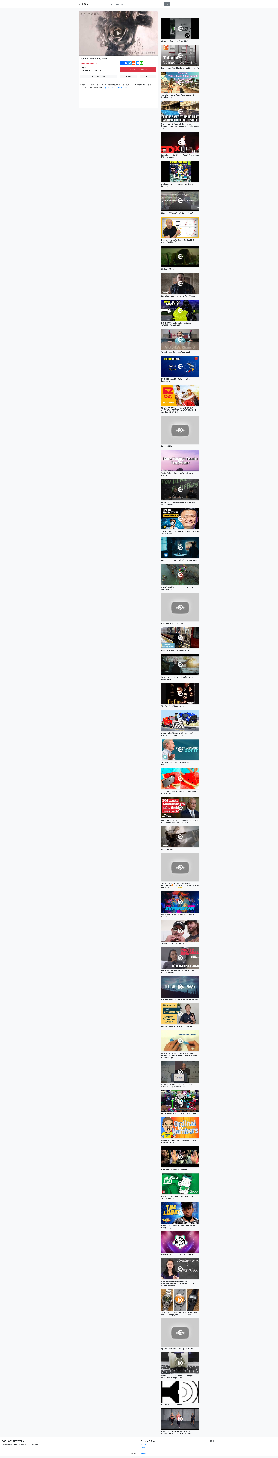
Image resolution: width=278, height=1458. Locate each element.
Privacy (144, 1447)
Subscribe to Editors (138, 69)
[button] (167, 4)
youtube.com (145, 1453)
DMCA (143, 1445)
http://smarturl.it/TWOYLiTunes (115, 87)
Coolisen (83, 4)
